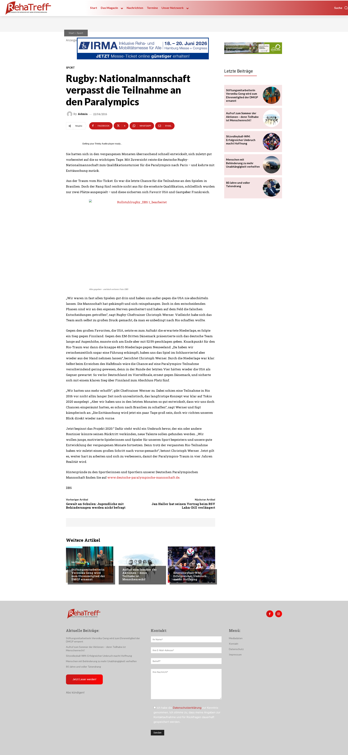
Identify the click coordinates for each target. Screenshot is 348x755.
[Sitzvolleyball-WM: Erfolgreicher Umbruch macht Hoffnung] (191, 564)
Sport (80, 32)
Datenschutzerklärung (187, 707)
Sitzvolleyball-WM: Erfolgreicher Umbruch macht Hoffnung (189, 576)
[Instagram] (278, 613)
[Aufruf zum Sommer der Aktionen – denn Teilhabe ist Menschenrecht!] (140, 564)
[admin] (70, 114)
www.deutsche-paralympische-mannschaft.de (143, 477)
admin (83, 114)
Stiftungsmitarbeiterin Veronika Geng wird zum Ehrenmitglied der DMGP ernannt (88, 574)
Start (71, 32)
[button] (341, 8)
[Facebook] (269, 613)
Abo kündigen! (75, 692)
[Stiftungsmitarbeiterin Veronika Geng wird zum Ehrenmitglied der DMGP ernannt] (89, 564)
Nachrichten (79, 562)
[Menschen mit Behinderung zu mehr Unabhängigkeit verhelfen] (271, 164)
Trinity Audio (101, 143)
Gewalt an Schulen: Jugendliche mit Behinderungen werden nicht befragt (95, 506)
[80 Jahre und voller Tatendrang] (271, 188)
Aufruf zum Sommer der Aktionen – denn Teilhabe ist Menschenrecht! (139, 574)
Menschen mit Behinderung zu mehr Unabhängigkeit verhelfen (243, 163)
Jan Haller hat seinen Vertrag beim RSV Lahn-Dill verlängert (183, 506)
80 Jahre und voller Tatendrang (238, 184)
